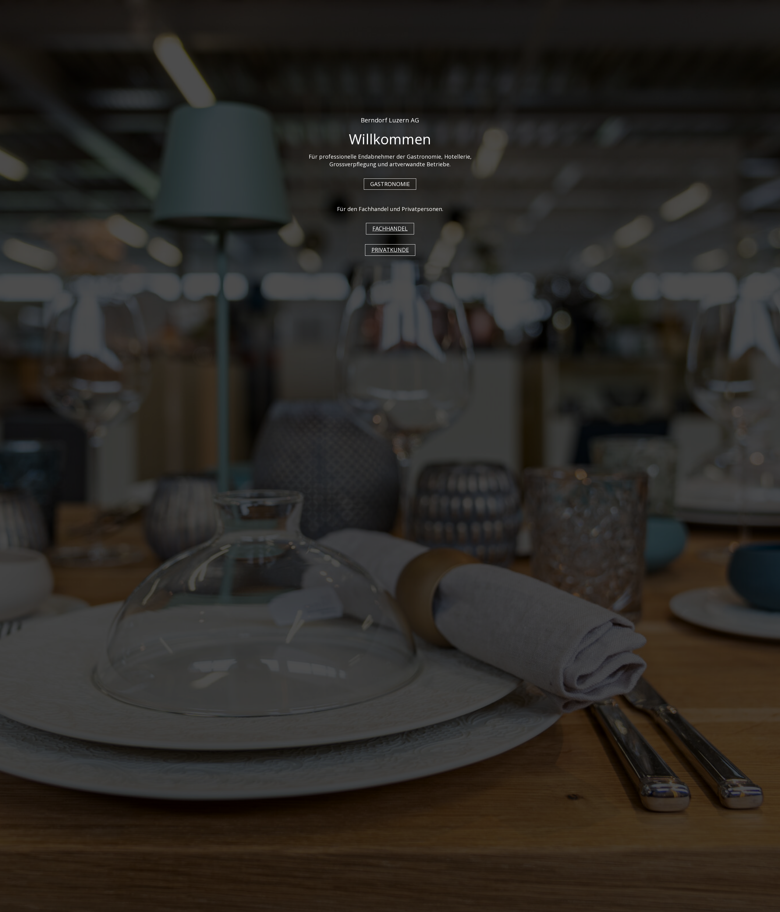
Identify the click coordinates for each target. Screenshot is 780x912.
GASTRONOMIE (390, 184)
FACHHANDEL (390, 228)
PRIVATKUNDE (390, 249)
